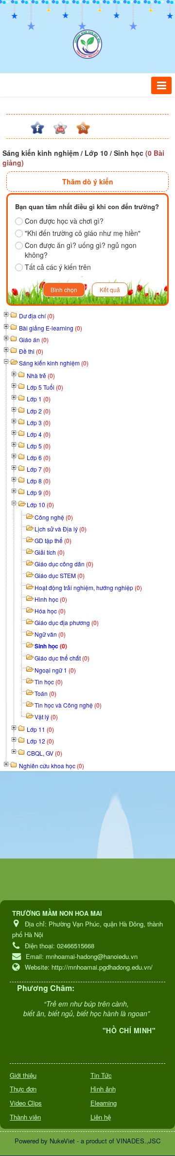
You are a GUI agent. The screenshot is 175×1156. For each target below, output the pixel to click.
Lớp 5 (39, 446)
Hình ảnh (103, 1088)
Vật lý (46, 716)
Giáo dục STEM (60, 575)
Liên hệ (100, 1117)
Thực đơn (23, 1088)
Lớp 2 (39, 411)
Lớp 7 (39, 469)
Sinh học (51, 646)
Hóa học (50, 611)
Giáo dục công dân (64, 564)
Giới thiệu (23, 1075)
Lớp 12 (40, 741)
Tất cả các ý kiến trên (58, 267)
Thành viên (25, 1117)
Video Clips (26, 1102)
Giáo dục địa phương (67, 622)
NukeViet (62, 1140)
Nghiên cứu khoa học (51, 765)
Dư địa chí (36, 316)
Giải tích (50, 552)
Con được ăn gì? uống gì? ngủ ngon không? (81, 250)
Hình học (51, 599)
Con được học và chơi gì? (64, 221)
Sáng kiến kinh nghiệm (53, 363)
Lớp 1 (39, 399)
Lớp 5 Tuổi (45, 387)
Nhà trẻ (41, 375)
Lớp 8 (39, 481)
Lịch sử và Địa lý (61, 529)
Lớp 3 (39, 422)
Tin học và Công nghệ (68, 705)
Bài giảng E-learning (50, 328)
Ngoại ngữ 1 (55, 670)
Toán (45, 693)
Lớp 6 (39, 457)
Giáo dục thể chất (62, 658)
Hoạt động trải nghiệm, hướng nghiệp (88, 587)
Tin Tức (101, 1075)
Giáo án (34, 339)
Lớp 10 (40, 504)
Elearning (103, 1102)
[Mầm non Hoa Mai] (87, 44)
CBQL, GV (44, 753)
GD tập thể (53, 540)
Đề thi (31, 351)
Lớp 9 (39, 492)
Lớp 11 (40, 729)
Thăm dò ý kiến (87, 181)
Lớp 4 (39, 434)
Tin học (49, 681)
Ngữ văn (50, 634)
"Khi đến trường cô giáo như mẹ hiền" (82, 233)
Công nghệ (54, 517)
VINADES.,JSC (138, 1140)
